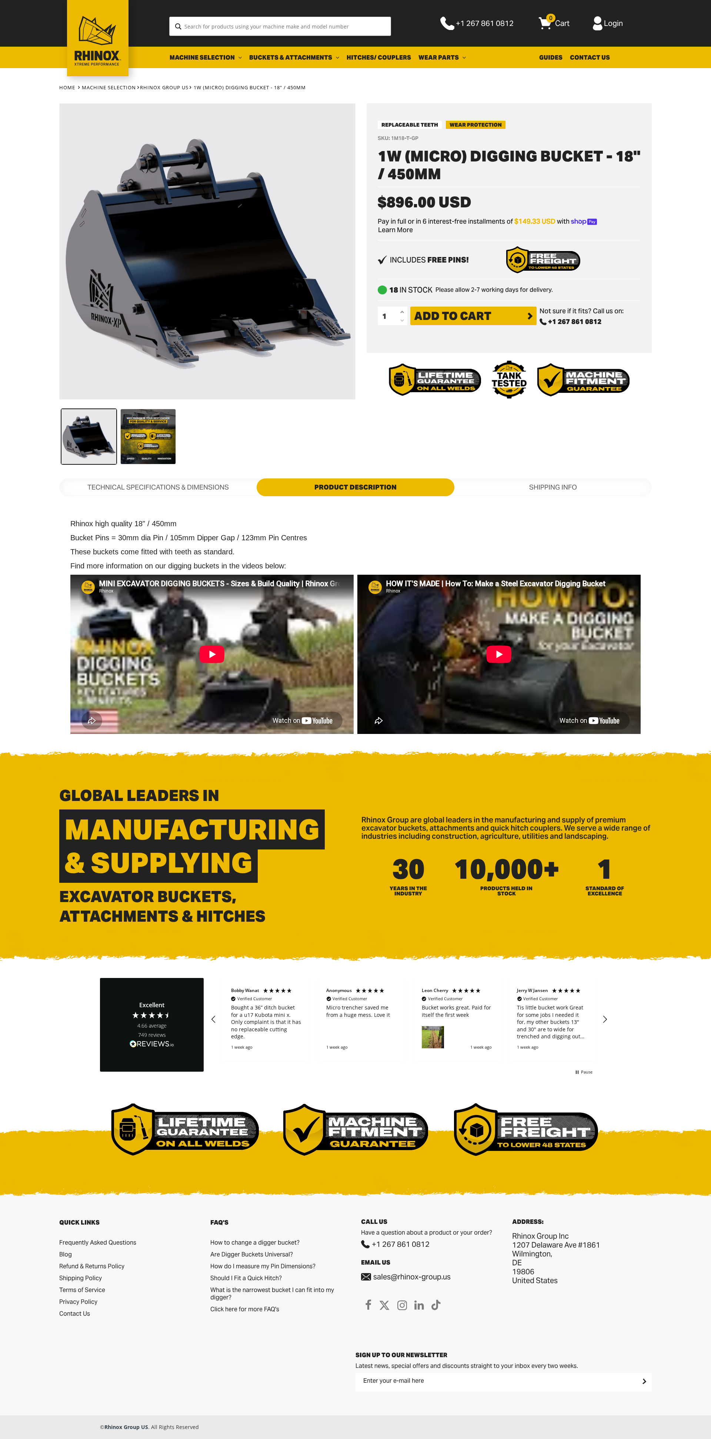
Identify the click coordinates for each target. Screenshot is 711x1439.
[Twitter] (384, 1305)
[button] (214, 1019)
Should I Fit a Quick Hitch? (246, 1278)
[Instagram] (402, 1305)
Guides (551, 57)
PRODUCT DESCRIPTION (355, 487)
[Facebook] (368, 1305)
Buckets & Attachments (291, 57)
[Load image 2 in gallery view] (148, 436)
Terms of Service (82, 1290)
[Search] (178, 26)
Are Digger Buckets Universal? (251, 1254)
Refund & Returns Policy (91, 1266)
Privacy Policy (78, 1302)
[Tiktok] (436, 1305)
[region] (409, 1019)
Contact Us (590, 57)
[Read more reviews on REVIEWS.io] (152, 1044)
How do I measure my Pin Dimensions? (263, 1266)
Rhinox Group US (164, 87)
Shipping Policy (80, 1278)
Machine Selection (203, 57)
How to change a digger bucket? (255, 1242)
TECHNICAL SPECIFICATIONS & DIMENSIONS (158, 487)
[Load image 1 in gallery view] (89, 436)
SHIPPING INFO (553, 487)
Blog (65, 1254)
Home (67, 87)
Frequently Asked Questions (97, 1242)
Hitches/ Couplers (379, 57)
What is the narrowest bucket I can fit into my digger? (272, 1293)
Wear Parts (439, 57)
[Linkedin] (419, 1305)
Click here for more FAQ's (244, 1309)
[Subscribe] (643, 1381)
